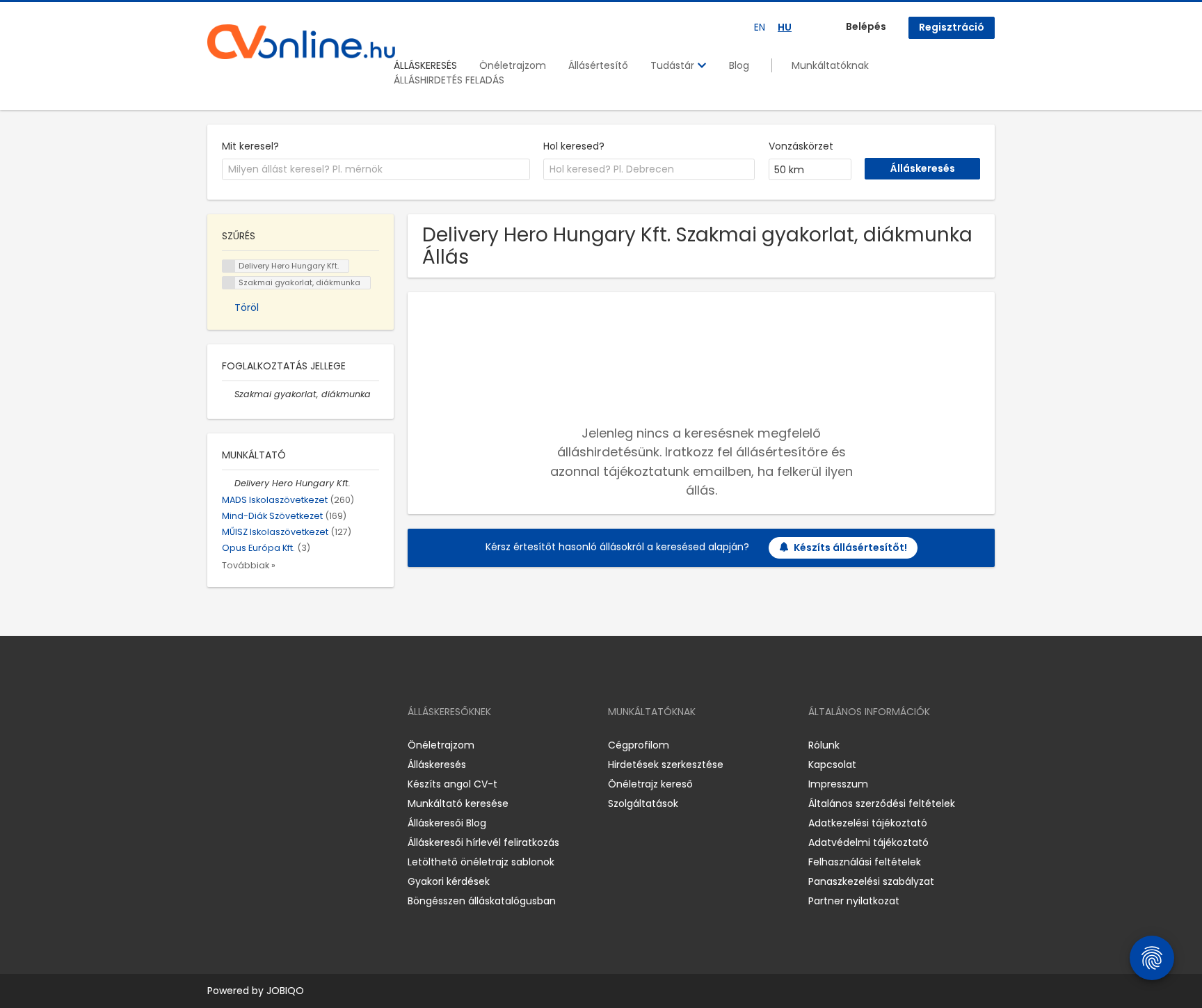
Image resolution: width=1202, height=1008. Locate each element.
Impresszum (838, 784)
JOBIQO (285, 991)
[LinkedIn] (263, 744)
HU (785, 27)
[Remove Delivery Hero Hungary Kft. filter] (228, 483)
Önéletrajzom (512, 65)
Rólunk (824, 745)
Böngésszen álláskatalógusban (482, 901)
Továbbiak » (248, 565)
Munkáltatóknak (830, 65)
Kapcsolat (832, 764)
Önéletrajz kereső (650, 784)
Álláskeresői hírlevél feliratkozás (483, 842)
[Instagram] (240, 744)
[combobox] (376, 170)
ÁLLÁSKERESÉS (425, 65)
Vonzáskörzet (801, 146)
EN (759, 27)
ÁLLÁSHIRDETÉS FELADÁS (449, 80)
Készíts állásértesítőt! (850, 547)
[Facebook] (217, 744)
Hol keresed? (573, 146)
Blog (739, 65)
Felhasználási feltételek (864, 862)
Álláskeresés (437, 764)
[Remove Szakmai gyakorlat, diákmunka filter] (228, 394)
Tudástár (673, 65)
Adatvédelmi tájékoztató (868, 842)
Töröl (246, 307)
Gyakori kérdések (449, 881)
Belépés (866, 26)
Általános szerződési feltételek (881, 803)
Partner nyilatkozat (853, 901)
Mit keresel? (250, 146)
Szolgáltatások (643, 803)
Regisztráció (951, 27)
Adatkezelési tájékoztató (867, 823)
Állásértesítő (598, 65)
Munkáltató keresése (458, 803)
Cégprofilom (638, 745)
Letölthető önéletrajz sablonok (481, 862)
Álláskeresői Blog (447, 823)
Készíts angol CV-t (452, 784)
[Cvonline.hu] (301, 41)
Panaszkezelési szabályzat (871, 881)
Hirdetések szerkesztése (665, 764)
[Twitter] (283, 744)
